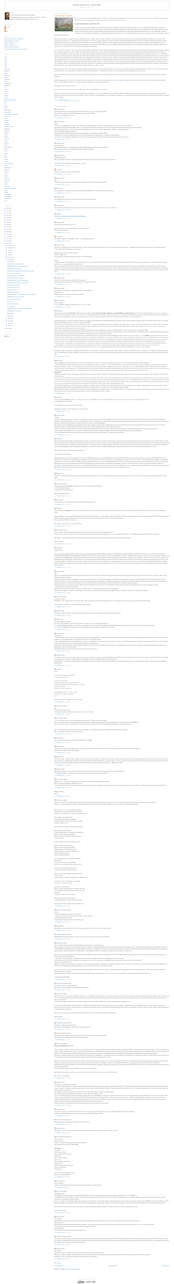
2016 (7, 231)
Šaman (6, 31)
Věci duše (6, 178)
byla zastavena (25, 17)
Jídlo (5, 104)
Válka (5, 174)
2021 (7, 220)
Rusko (6, 149)
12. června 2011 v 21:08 (62, 775)
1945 (5, 63)
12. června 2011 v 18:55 (62, 607)
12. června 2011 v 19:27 (62, 651)
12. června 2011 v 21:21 (62, 906)
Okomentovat (57, 1263)
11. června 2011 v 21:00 (62, 210)
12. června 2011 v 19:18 (62, 629)
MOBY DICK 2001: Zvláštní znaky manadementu (19, 308)
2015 (7, 234)
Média (6, 122)
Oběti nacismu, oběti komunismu (15, 264)
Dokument (7, 79)
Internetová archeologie (10, 100)
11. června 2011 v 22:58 (62, 296)
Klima (5, 108)
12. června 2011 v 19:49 (62, 665)
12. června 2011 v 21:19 (62, 796)
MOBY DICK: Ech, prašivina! (14, 311)
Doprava (6, 81)
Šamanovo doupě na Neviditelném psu (13, 39)
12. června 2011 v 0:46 (62, 393)
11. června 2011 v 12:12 (62, 193)
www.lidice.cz (73, 86)
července (10, 257)
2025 (7, 210)
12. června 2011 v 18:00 (62, 526)
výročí (6, 184)
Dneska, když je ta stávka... (13, 285)
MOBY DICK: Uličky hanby (14, 268)
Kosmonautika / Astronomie (11, 114)
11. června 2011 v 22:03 (62, 241)
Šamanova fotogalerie (9, 43)
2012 (7, 241)
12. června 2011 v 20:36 (62, 742)
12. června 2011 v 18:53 (62, 593)
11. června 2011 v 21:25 (62, 232)
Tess (57, 169)
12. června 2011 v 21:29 (62, 922)
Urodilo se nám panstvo (13, 304)
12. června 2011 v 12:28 (62, 469)
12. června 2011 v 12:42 (62, 480)
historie (6, 93)
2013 (7, 238)
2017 (7, 229)
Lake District (7, 116)
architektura (7, 69)
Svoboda (6, 161)
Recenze (6, 143)
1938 (5, 61)
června (9, 259)
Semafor (6, 153)
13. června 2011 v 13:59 (62, 1078)
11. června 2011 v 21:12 (62, 218)
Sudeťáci (6, 159)
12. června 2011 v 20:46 (62, 765)
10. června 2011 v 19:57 (62, 139)
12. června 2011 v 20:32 (62, 734)
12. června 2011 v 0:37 (62, 356)
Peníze (6, 135)
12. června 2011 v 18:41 (62, 567)
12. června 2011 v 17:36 (62, 504)
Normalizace (7, 130)
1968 (5, 65)
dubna (9, 318)
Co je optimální (11, 306)
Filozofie (6, 89)
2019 (7, 224)
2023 (7, 215)
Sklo (5, 155)
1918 (5, 59)
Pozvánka (6, 139)
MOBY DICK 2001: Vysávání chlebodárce (17, 266)
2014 (7, 236)
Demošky (6, 77)
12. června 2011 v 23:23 (62, 979)
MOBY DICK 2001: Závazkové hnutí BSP (17, 280)
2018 (7, 227)
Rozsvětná (9, 301)
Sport (5, 157)
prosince (10, 245)
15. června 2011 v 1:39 (62, 1124)
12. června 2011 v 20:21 (62, 714)
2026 (7, 208)
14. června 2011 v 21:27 (62, 1116)
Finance (6, 91)
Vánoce (6, 176)
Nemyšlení (7, 128)
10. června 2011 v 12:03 (62, 117)
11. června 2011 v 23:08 (62, 307)
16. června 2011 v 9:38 (62, 1212)
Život (5, 200)
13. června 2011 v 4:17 (62, 1019)
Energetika (7, 85)
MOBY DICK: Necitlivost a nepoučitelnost (17, 282)
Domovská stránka (112, 1265)
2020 (7, 222)
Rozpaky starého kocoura (10, 45)
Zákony (6, 190)
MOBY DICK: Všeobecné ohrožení (15, 297)
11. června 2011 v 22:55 (62, 284)
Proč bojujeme (10, 261)
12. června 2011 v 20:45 (62, 753)
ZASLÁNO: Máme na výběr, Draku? (16, 275)
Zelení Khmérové (8, 196)
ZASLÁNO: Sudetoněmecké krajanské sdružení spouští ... (21, 271)
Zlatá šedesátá (7, 198)
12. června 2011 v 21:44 (62, 939)
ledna (9, 325)
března (9, 321)
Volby (5, 182)
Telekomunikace (8, 167)
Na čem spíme (10, 313)
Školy (5, 165)
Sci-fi (5, 151)
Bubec (6, 73)
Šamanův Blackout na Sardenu (11, 41)
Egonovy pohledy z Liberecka (11, 47)
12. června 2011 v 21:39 (62, 930)
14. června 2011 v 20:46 (62, 1105)
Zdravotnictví (7, 194)
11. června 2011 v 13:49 (62, 201)
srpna (9, 255)
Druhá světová (63, 100)
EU (5, 87)
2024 (7, 213)
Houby (6, 96)
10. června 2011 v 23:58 (62, 174)
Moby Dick (7, 27)
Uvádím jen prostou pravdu (14, 299)
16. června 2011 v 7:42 (62, 1187)
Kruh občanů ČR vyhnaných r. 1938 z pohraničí (16, 49)
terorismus (6, 169)
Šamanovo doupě (87, 4)
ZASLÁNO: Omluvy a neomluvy (15, 278)
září (9, 252)
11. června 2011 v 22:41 (62, 274)
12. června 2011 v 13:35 (62, 496)
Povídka (6, 137)
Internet (6, 98)
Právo (5, 141)
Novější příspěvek (58, 1265)
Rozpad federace (8, 147)
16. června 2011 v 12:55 (62, 1232)
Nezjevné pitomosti (12, 289)
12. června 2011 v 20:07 (62, 702)
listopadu (10, 247)
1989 (5, 67)
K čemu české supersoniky (13, 273)
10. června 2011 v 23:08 (62, 151)
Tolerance (6, 172)
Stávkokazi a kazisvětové (13, 287)
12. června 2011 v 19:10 (62, 615)
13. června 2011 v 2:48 (62, 990)
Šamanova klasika (8, 163)
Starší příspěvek (166, 1265)
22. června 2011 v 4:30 (62, 1245)
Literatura (6, 120)
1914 (5, 57)
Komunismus (7, 110)
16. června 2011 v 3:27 (62, 1177)
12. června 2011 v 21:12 (62, 787)
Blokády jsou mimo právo (13, 292)
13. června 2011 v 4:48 (62, 1029)
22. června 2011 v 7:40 (62, 1259)
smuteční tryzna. (115, 80)
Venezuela (6, 180)
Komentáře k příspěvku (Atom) (72, 1269)
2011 (7, 243)
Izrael (5, 102)
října (9, 250)
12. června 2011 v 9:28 (62, 435)
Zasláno (6, 192)
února (9, 323)
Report (6, 145)
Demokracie (7, 75)
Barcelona (6, 71)
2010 (7, 328)
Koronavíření (7, 112)
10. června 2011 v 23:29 (62, 165)
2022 (7, 217)
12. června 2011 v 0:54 (62, 411)
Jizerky (6, 106)
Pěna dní (6, 132)
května (9, 316)
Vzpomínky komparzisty (10, 188)
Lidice (6, 118)
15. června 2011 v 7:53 (62, 1133)
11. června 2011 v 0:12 (62, 184)
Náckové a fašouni (74, 100)
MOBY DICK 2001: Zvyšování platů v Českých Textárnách (21, 294)
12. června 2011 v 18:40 (62, 544)
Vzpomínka (7, 186)
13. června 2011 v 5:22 (62, 1039)
